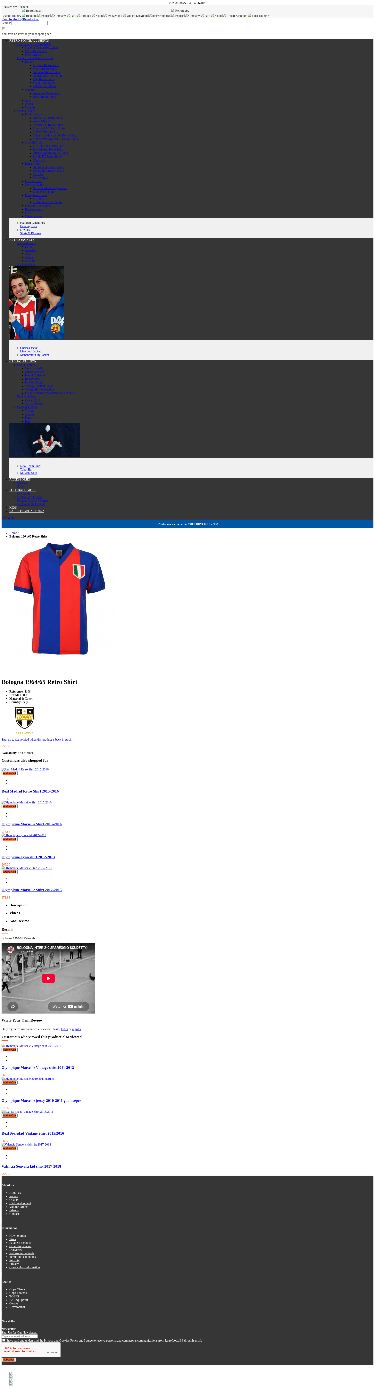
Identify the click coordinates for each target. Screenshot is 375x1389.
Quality (14, 1199)
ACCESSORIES (20, 479)
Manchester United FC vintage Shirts (56, 139)
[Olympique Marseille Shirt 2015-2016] (27, 802)
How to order (17, 1235)
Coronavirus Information (24, 1267)
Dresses (25, 229)
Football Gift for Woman (32, 500)
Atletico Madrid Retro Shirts (50, 153)
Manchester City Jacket (34, 355)
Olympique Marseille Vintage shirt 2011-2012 (38, 1067)
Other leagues (33, 216)
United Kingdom (137, 15)
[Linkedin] (7, 1363)
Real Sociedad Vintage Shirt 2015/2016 (33, 1133)
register (76, 1029)
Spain (99, 15)
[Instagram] (5, 1363)
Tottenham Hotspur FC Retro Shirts (55, 135)
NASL (29, 212)
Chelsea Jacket (29, 347)
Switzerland (115, 15)
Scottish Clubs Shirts (38, 205)
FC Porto (38, 198)
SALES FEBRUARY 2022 (26, 511)
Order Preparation (20, 1246)
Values (13, 1196)
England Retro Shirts (46, 65)
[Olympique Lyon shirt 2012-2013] (24, 835)
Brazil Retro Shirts (44, 96)
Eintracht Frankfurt (44, 191)
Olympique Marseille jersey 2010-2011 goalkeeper (41, 1100)
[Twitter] (4, 1363)
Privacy (14, 1263)
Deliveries (15, 1249)
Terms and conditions (22, 1256)
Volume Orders (18, 1206)
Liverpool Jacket (30, 351)
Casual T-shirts (26, 364)
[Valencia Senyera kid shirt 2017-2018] (26, 1144)
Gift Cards (23, 493)
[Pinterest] (8, 1363)
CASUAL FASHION (23, 361)
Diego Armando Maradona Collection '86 (50, 393)
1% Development (20, 1203)
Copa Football (18, 1292)
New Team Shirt (30, 466)
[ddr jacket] (36, 338)
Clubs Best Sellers (36, 51)
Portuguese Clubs (36, 195)
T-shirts (29, 410)
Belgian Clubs (34, 209)
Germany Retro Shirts (46, 72)
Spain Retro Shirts (44, 82)
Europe (29, 61)
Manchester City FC (45, 132)
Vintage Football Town (39, 386)
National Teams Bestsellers (41, 47)
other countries (161, 15)
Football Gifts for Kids (31, 504)
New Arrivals (33, 54)
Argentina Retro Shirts (47, 93)
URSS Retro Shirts (44, 86)
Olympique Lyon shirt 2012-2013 (28, 857)
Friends (14, 1210)
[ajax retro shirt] (44, 456)
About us (15, 1192)
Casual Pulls (32, 400)
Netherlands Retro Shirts (48, 75)
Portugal (86, 15)
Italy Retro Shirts (43, 79)
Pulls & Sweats (26, 396)
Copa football (33, 368)
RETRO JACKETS (21, 239)
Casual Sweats (34, 403)
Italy (73, 15)
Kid (27, 421)
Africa (29, 103)
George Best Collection (39, 389)
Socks (21, 486)
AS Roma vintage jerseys (48, 170)
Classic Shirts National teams (35, 58)
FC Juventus (40, 177)
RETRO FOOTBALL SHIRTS (29, 40)
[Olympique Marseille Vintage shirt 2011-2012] (31, 1046)
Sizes (12, 1239)
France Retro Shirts (45, 68)
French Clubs (33, 181)
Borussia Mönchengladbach (50, 188)
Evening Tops (28, 226)
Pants (28, 417)
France (45, 15)
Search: (6, 23)
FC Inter (38, 174)
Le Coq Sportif (34, 382)
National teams (26, 243)
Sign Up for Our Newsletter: (19, 1332)
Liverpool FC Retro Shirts (49, 128)
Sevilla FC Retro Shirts (47, 156)
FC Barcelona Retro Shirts (49, 146)
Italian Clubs (33, 163)
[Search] (3, 28)
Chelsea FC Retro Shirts (48, 125)
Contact (14, 1213)
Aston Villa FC (42, 121)
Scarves (22, 483)
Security (14, 1260)
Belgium (31, 15)
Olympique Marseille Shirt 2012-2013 (32, 890)
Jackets (29, 414)
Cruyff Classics (34, 372)
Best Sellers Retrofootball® (34, 44)
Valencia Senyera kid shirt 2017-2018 (31, 1166)
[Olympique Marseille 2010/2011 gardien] (28, 1078)
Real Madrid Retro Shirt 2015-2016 (30, 791)
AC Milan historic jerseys (48, 167)
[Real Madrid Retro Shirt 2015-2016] (25, 769)
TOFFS (14, 1296)
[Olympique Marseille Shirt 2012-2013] (27, 868)
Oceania (30, 107)
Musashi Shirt (28, 473)
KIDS (13, 507)
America (30, 89)
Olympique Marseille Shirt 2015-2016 (32, 824)
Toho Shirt (26, 469)
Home (13, 533)
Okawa (13, 1303)
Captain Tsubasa (27, 407)
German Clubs (34, 184)
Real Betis (39, 160)
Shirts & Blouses (30, 233)
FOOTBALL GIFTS (22, 490)
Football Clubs (26, 110)
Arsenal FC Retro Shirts (47, 117)
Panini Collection (35, 375)
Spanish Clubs (34, 142)
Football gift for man (30, 497)
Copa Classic (17, 1289)
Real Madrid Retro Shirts (48, 149)
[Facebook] (2, 1363)
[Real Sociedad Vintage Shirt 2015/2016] (28, 1111)
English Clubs (33, 114)
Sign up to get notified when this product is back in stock (36, 739)
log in (64, 1029)
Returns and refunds (21, 1253)
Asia (28, 100)
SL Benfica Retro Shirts (47, 202)
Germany (60, 15)
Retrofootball (33, 379)
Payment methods (20, 1242)
